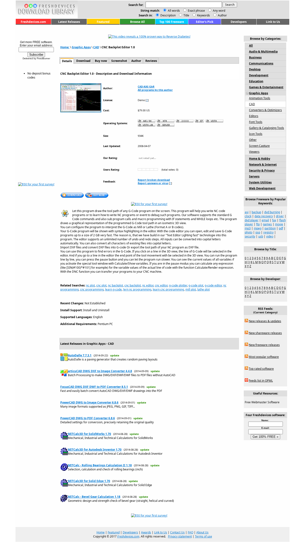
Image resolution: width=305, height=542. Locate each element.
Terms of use (203, 536)
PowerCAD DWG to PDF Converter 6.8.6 (87, 418)
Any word (219, 11)
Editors (253, 116)
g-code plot (195, 285)
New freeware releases (264, 345)
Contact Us (177, 532)
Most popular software (264, 357)
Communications (261, 63)
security (250, 236)
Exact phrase (196, 11)
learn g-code (113, 289)
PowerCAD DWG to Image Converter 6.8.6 (89, 402)
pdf (281, 228)
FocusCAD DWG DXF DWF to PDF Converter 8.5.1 (94, 387)
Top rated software (261, 369)
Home (101, 532)
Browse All (137, 22)
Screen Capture (259, 146)
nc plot (90, 285)
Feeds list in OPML (261, 381)
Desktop (255, 69)
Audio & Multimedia (263, 51)
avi (247, 212)
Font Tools (255, 122)
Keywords (203, 15)
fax (274, 220)
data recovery (263, 216)
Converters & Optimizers (265, 110)
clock (248, 216)
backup (256, 212)
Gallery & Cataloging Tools (266, 128)
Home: (64, 47)
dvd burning (272, 212)
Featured (103, 22)
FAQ (190, 532)
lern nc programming (137, 289)
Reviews (151, 61)
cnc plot (101, 285)
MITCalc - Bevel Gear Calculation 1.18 (94, 497)
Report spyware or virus (153, 183)
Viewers (254, 152)
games (267, 224)
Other (253, 140)
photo (248, 232)
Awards (146, 532)
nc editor (147, 285)
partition (270, 228)
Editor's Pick (204, 22)
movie (279, 224)
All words (174, 11)
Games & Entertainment (266, 87)
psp (257, 232)
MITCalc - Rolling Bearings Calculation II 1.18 (100, 465)
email (265, 220)
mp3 (248, 228)
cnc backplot (132, 285)
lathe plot (203, 289)
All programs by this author (155, 90)
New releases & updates (265, 321)
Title (186, 15)
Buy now (101, 61)
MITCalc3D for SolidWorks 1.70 (89, 434)
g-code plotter (178, 285)
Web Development (262, 188)
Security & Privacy (262, 170)
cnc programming (92, 289)
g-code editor (213, 285)
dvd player (252, 220)
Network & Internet (263, 165)
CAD (96, 47)
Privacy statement (180, 536)
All (251, 46)
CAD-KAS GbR (146, 86)
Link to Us (273, 22)
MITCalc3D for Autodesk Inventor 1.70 (95, 450)
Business (255, 57)
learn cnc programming (168, 289)
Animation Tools (259, 98)
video (269, 236)
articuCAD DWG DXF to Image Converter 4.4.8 (100, 371)
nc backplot (115, 285)
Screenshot (119, 61)
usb (260, 236)
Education (256, 81)
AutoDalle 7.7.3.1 (80, 355)
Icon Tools (255, 134)
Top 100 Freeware (171, 22)
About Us (202, 532)
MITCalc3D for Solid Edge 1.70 (89, 481)
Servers (254, 176)
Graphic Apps (81, 47)
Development (258, 75)
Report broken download (154, 180)
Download (83, 61)
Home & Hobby (259, 159)
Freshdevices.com (33, 22)
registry (268, 232)
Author (222, 15)
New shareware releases (265, 333)
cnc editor (161, 285)
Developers (239, 22)
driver (280, 216)
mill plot (190, 289)
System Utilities (260, 182)
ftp (258, 224)
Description (168, 15)
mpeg (257, 228)
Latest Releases (69, 22)
